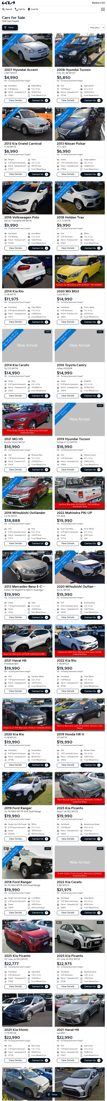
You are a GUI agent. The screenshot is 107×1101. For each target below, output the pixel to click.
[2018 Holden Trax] (80, 198)
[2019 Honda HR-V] (80, 714)
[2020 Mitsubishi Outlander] (80, 567)
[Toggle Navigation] (103, 9)
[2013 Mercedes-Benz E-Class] (27, 567)
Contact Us (37, 100)
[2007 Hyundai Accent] (27, 50)
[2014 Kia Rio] (27, 271)
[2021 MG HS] (27, 419)
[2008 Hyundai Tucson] (80, 50)
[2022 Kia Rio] (80, 641)
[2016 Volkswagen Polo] (27, 198)
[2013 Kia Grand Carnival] (27, 124)
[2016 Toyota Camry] (80, 345)
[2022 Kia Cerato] (80, 862)
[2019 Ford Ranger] (27, 788)
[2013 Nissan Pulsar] (80, 124)
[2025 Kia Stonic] (27, 1010)
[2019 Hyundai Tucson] (80, 419)
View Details (15, 100)
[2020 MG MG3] (80, 271)
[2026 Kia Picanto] (27, 1084)
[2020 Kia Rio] (27, 714)
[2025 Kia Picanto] (80, 788)
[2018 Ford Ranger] (27, 862)
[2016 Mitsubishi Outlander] (27, 493)
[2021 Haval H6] (27, 641)
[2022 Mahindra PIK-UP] (80, 493)
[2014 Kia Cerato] (27, 345)
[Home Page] (8, 3)
